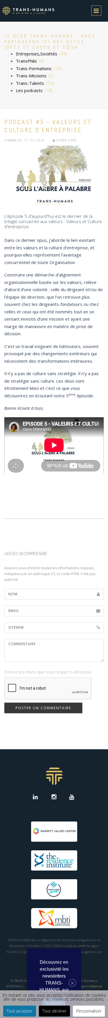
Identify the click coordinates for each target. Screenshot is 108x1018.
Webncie (96, 986)
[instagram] (54, 797)
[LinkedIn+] (36, 797)
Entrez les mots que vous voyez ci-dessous (47, 672)
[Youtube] (71, 797)
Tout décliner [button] (54, 1011)
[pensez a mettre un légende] (54, 175)
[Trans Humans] (28, 11)
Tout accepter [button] (20, 1011)
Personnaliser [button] (88, 1011)
